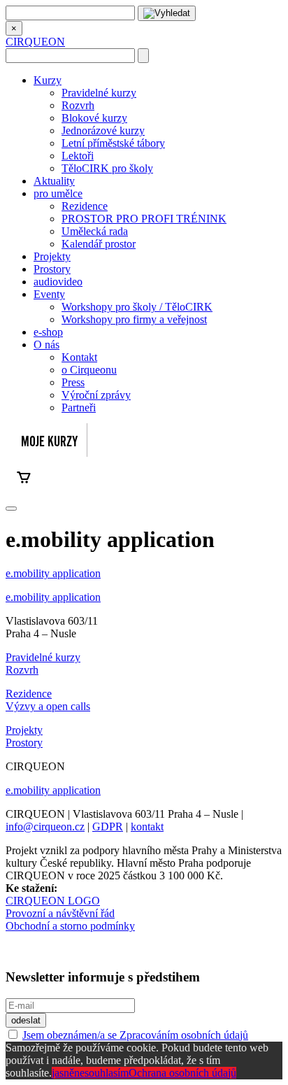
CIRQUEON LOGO (53, 901)
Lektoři (78, 156)
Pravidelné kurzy (99, 93)
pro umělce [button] (58, 193)
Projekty (52, 256)
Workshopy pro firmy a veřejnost (134, 319)
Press (73, 382)
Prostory (52, 269)
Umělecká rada (95, 231)
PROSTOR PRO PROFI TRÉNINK (144, 219)
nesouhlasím (101, 1073)
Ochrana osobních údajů (182, 1073)
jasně (63, 1073)
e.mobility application (53, 573)
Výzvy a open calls (48, 706)
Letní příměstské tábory (113, 143)
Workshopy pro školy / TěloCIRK (137, 307)
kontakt (147, 826)
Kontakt (79, 357)
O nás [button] (46, 344)
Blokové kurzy (94, 118)
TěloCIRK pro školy (107, 168)
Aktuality (54, 181)
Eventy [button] (49, 294)
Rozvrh (78, 105)
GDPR (107, 826)
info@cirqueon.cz (45, 826)
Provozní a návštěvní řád (60, 913)
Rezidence (85, 206)
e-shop (48, 332)
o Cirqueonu (89, 370)
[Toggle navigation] (11, 508)
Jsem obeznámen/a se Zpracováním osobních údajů (135, 1035)
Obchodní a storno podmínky (70, 926)
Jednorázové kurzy (103, 130)
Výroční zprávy (96, 395)
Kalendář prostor (99, 244)
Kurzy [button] (48, 80)
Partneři (79, 407)
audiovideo (58, 282)
